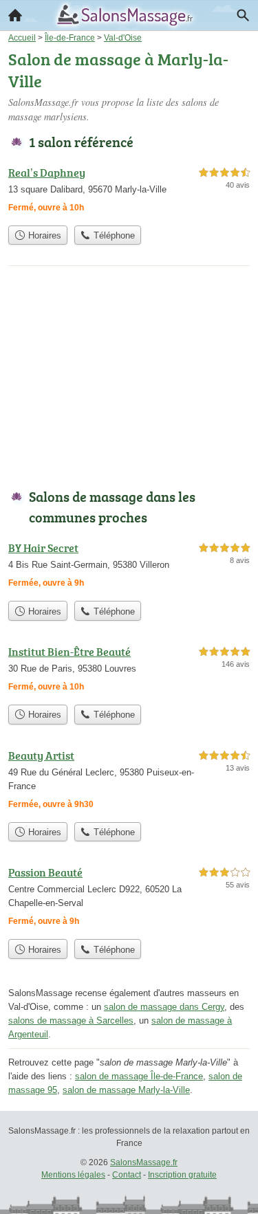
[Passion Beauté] (129, 898)
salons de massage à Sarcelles (70, 1020)
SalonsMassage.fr (144, 1162)
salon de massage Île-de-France (139, 1076)
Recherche (243, 15)
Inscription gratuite (182, 1175)
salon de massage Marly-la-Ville (126, 1090)
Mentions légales (73, 1175)
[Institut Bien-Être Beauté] (129, 670)
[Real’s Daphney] (129, 191)
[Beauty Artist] (129, 781)
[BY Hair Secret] (129, 567)
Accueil (15, 15)
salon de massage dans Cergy (164, 1007)
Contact (126, 1175)
